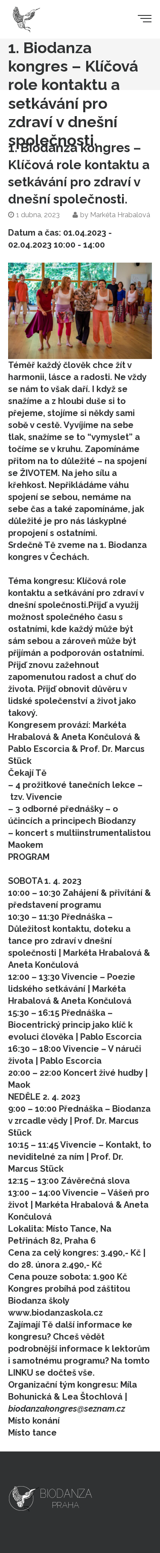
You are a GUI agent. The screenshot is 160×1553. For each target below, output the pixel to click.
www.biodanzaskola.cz (55, 1313)
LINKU (20, 1372)
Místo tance (32, 1432)
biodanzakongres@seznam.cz (66, 1408)
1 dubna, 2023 (38, 215)
